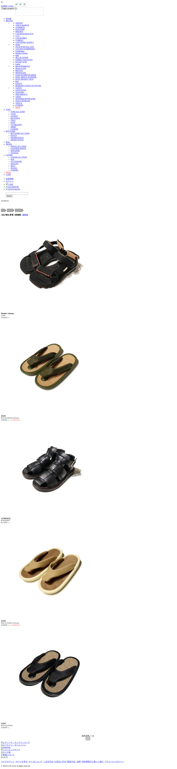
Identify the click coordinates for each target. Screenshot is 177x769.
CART (8, 174)
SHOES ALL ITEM (18, 146)
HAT (12, 159)
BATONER (20, 29)
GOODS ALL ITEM (19, 157)
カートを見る (21, 762)
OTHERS (19, 105)
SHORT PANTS (17, 140)
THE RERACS (21, 94)
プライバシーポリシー (114, 762)
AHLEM (18, 23)
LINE (10, 184)
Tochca (18, 97)
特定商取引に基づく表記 (92, 762)
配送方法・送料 (74, 762)
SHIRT (13, 127)
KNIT (13, 123)
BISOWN (19, 32)
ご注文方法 (48, 762)
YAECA (18, 103)
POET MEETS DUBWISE (26, 77)
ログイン (9, 181)
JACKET (14, 116)
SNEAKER (15, 151)
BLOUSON (15, 118)
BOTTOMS (10, 131)
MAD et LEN (20, 68)
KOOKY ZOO (21, 62)
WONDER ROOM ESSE (25, 99)
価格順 (25, 215)
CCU (17, 36)
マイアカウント (7, 762)
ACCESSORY (16, 161)
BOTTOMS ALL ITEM (20, 133)
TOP (3, 210)
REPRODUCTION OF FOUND (28, 86)
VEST (13, 120)
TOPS (8, 110)
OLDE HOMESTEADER (25, 75)
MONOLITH (20, 73)
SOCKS (14, 168)
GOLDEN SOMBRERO (25, 49)
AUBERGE (20, 27)
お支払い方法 (60, 762)
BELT (13, 166)
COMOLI (19, 40)
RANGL (18, 84)
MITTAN (19, 71)
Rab (17, 81)
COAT (13, 114)
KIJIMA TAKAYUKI (24, 60)
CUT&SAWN (16, 125)
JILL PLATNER (21, 58)
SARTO (18, 88)
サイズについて (35, 762)
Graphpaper (19, 51)
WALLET (14, 164)
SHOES (9, 144)
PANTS (14, 136)
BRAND (9, 21)
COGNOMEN (21, 38)
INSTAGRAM (14, 189)
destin (17, 45)
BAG (8, 142)
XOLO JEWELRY (22, 101)
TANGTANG (20, 90)
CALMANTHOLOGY (24, 34)
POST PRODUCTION (24, 79)
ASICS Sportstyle (22, 25)
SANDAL (15, 153)
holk (17, 55)
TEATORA (19, 92)
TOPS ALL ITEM (18, 112)
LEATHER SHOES (18, 148)
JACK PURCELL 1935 (24, 47)
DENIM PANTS (17, 138)
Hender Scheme (21, 53)
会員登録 (4, 6)
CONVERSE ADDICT (24, 42)
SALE (17, 107)
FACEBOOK (13, 187)
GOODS (9, 155)
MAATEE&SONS (22, 66)
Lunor (17, 64)
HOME (9, 19)
